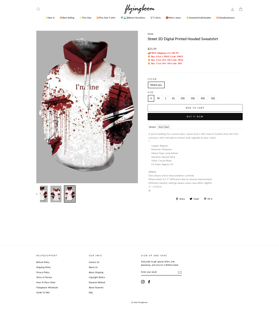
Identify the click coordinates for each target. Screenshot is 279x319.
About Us (93, 267)
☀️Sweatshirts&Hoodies (198, 17)
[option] (87, 107)
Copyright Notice (97, 277)
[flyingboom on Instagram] (143, 281)
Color (152, 79)
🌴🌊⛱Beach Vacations (132, 17)
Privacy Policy (42, 272)
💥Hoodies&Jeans (225, 17)
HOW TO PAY (43, 292)
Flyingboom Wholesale (47, 287)
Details (152, 127)
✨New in (49, 17)
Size (151, 92)
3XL (193, 98)
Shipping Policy (43, 267)
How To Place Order (46, 282)
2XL (183, 98)
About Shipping (96, 272)
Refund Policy (43, 262)
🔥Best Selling (67, 17)
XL (173, 98)
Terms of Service (44, 277)
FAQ (91, 292)
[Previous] (38, 194)
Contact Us (94, 262)
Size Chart (164, 127)
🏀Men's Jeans (173, 17)
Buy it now (195, 116)
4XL (203, 98)
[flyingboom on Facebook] (149, 281)
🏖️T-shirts (155, 17)
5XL (213, 98)
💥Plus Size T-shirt (105, 17)
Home (150, 34)
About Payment (96, 287)
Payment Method (97, 282)
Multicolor (156, 84)
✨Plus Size (85, 17)
